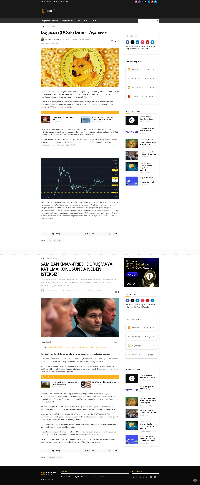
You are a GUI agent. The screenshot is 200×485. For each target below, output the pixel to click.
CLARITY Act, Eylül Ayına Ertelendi (104, 382)
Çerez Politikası (93, 477)
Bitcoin (43, 2)
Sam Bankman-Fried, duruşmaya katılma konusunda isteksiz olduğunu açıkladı (78, 347)
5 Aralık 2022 (66, 39)
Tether (55, 2)
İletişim (104, 477)
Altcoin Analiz (86, 39)
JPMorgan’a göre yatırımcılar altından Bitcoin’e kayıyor (102, 118)
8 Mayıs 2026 (97, 122)
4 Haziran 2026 (56, 122)
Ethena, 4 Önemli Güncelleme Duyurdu (147, 118)
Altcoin (59, 457)
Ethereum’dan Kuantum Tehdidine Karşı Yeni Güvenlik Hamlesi (147, 166)
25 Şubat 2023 (145, 184)
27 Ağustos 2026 (146, 147)
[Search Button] (157, 21)
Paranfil (43, 26)
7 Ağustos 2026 (97, 384)
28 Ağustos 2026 (146, 121)
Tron (66, 2)
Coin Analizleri (82, 21)
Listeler (94, 21)
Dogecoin (61, 2)
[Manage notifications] (195, 480)
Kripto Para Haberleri (50, 21)
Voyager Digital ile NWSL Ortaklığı (147, 129)
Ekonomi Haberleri (52, 258)
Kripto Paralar (67, 21)
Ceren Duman (53, 291)
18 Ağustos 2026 (57, 386)
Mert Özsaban (54, 39)
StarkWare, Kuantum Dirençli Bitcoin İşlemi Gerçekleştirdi (148, 142)
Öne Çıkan (57, 240)
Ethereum (49, 2)
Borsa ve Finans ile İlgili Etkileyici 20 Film (148, 153)
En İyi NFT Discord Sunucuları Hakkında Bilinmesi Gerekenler (147, 180)
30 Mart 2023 (144, 157)
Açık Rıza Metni (80, 477)
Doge (49, 240)
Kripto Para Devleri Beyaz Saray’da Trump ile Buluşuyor (64, 383)
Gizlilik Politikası (66, 477)
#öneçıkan (51, 457)
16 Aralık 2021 (145, 133)
